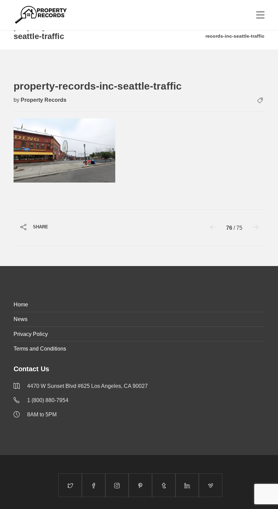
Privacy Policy (31, 334)
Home (21, 304)
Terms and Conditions (40, 349)
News (20, 319)
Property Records (43, 100)
